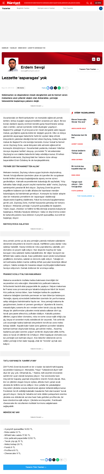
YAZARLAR (60, 3)
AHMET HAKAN (77, 144)
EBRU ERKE (76, 175)
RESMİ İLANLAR (68, 3)
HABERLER (5, 48)
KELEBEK (50, 3)
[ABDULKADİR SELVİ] (96, 122)
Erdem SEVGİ (22, 48)
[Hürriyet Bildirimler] (91, 3)
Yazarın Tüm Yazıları (87, 69)
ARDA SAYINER (77, 159)
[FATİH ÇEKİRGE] (96, 184)
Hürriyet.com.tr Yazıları (46, 8)
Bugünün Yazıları (23, 8)
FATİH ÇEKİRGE (77, 191)
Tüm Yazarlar (68, 8)
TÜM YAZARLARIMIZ (84, 196)
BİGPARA (36, 3)
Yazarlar (6, 8)
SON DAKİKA (76, 3)
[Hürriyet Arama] (87, 3)
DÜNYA (32, 3)
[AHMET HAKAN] (96, 137)
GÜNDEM (27, 3)
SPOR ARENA (43, 3)
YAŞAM (55, 3)
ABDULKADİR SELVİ (79, 128)
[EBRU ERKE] (96, 168)
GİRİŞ (99, 3)
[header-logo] (13, 3)
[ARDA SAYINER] (96, 153)
